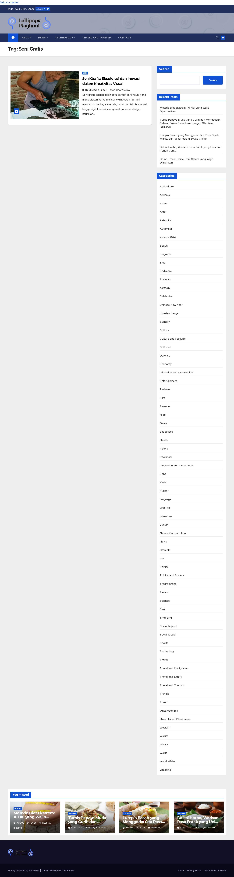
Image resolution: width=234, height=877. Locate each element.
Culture (164, 330)
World (163, 752)
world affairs (167, 761)
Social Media (167, 634)
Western (165, 727)
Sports (164, 643)
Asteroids (165, 220)
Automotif (166, 228)
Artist (163, 211)
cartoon (165, 288)
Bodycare (166, 271)
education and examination (176, 372)
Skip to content (9, 2)
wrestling (165, 769)
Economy (165, 364)
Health (164, 440)
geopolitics (166, 431)
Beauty (164, 245)
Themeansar (67, 870)
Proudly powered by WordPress (24, 870)
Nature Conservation (173, 533)
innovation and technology (176, 465)
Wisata (164, 744)
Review (164, 592)
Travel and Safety (171, 676)
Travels (164, 693)
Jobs (163, 474)
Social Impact (168, 626)
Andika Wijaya (121, 90)
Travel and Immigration (174, 668)
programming (168, 583)
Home (181, 870)
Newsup (54, 870)
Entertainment (168, 381)
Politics (164, 567)
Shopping (166, 617)
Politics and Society (172, 575)
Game (163, 423)
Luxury (164, 524)
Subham (101, 827)
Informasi (166, 457)
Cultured (165, 347)
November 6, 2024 (96, 90)
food (163, 414)
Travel (164, 659)
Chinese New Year (171, 304)
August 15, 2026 (136, 827)
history (164, 448)
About (26, 37)
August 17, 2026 (81, 827)
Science (165, 600)
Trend (163, 702)
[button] (217, 37)
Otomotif (165, 550)
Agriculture (167, 186)
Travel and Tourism (96, 37)
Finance (165, 406)
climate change (169, 313)
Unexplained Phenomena (175, 719)
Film (162, 397)
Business (165, 279)
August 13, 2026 (190, 827)
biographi (165, 254)
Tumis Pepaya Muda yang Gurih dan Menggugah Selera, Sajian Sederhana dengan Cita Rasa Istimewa (190, 123)
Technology (64, 37)
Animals (165, 195)
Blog (162, 262)
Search (164, 69)
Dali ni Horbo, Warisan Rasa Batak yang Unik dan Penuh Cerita (198, 821)
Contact (124, 37)
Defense (165, 355)
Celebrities (166, 296)
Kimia (163, 482)
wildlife (164, 736)
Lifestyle (165, 507)
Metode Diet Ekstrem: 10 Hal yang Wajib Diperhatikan (34, 817)
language (165, 499)
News (42, 37)
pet (162, 558)
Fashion (165, 389)
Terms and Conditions (215, 870)
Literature (166, 516)
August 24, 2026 (27, 823)
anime (163, 203)
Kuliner (164, 490)
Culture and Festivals (173, 338)
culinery (165, 321)
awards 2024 (168, 237)
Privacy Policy (194, 870)
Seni (85, 73)
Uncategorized (169, 710)
